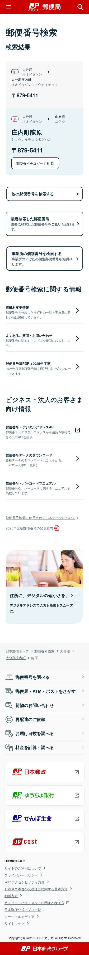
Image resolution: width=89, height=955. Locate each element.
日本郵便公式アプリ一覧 (23, 909)
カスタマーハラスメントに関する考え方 (34, 902)
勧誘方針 (11, 895)
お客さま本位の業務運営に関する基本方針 (36, 888)
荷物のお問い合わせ (34, 705)
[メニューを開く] (8, 7)
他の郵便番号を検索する (33, 193)
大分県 (65, 650)
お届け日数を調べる (34, 733)
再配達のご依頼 (30, 719)
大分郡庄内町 (16, 657)
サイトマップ (14, 923)
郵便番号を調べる (32, 677)
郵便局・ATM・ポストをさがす (45, 691)
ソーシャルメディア (19, 916)
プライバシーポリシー (21, 875)
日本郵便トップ (17, 650)
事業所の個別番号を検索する (42, 258)
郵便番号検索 (44, 650)
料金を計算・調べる (34, 747)
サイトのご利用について (23, 868)
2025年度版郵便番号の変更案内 (29, 527)
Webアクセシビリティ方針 (25, 882)
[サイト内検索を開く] (80, 7)
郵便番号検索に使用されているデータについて (40, 517)
